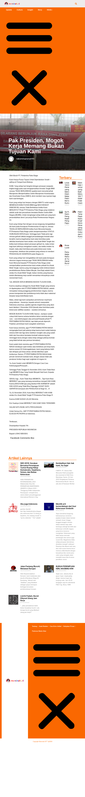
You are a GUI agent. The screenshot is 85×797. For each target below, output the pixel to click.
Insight (30, 10)
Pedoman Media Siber (39, 631)
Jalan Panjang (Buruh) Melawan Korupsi (30, 567)
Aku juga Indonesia (28, 504)
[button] (76, 4)
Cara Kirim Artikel (55, 626)
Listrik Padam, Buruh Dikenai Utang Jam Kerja (29, 598)
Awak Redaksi (43, 626)
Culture (20, 10)
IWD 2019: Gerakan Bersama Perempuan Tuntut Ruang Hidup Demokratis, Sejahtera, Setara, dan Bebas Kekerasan (30, 468)
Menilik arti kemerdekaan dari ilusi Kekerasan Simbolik (66, 506)
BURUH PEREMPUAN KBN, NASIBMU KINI (65, 567)
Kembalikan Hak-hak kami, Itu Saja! (65, 464)
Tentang (34, 626)
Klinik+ (49, 10)
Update (9, 10)
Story (40, 10)
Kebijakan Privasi (69, 626)
